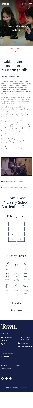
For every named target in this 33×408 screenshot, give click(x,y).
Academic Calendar (6, 368)
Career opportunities (6, 365)
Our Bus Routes (8, 337)
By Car (5, 340)
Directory (18, 365)
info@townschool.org (26, 346)
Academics (19, 48)
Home (12, 48)
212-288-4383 (24, 343)
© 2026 (11, 387)
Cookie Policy (11, 389)
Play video (18, 166)
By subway (6, 344)
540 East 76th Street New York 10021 (26, 338)
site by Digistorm (21, 389)
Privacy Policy (23, 387)
